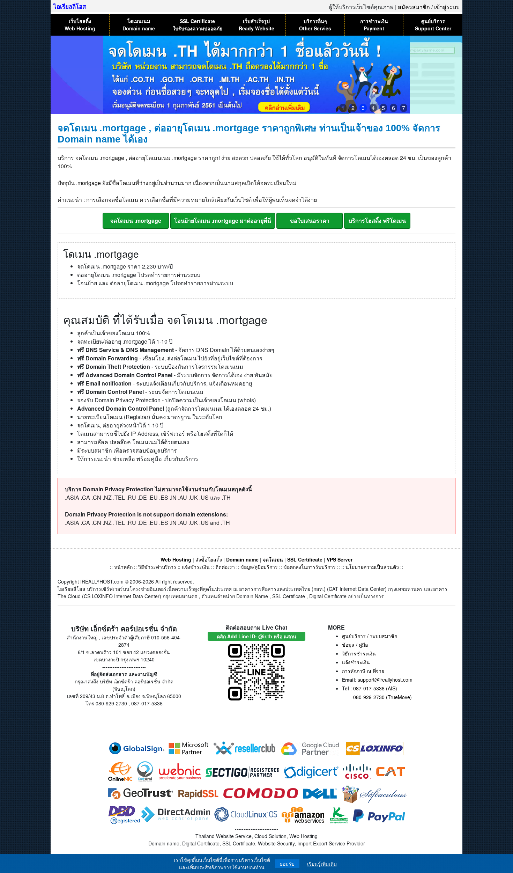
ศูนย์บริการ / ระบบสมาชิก (369, 635)
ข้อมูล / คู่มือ (355, 644)
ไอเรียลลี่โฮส (69, 6)
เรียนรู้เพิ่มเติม (322, 864)
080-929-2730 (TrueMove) (382, 697)
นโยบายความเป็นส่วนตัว (372, 566)
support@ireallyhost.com (385, 679)
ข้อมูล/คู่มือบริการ (259, 566)
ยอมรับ (287, 864)
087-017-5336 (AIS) (375, 688)
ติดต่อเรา (225, 566)
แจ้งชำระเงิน (196, 566)
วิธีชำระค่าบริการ (157, 566)
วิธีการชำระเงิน (359, 653)
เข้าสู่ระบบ (447, 7)
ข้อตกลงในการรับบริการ (309, 566)
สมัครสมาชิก (414, 7)
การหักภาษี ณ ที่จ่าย (363, 670)
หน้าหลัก (124, 566)
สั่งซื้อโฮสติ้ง (208, 559)
